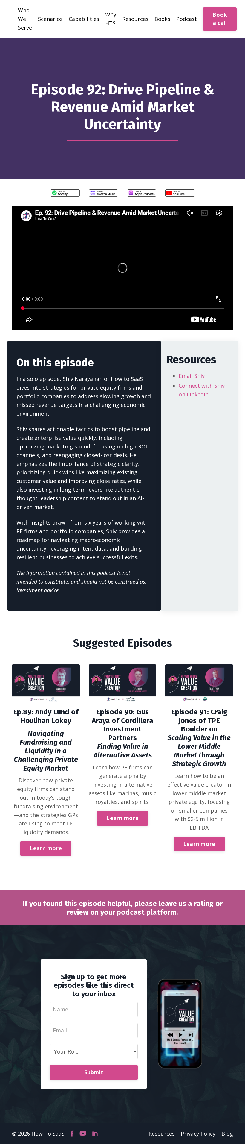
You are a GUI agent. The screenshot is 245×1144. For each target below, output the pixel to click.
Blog (227, 1133)
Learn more (46, 848)
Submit (94, 1072)
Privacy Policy (198, 1133)
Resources (161, 1133)
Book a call (219, 18)
